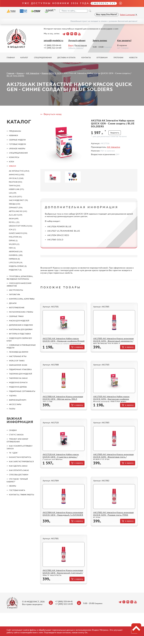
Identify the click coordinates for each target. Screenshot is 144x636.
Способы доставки (18, 475)
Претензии (118, 58)
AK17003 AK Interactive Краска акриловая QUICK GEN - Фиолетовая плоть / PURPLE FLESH (113, 457)
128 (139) (12, 193)
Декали (12, 303)
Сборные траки (16, 316)
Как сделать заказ (18, 466)
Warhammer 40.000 (18, 365)
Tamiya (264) (14, 186)
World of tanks (16, 361)
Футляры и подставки (20, 334)
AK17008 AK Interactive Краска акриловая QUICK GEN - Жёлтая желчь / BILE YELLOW (63, 399)
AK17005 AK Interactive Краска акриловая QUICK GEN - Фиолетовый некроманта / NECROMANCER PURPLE (113, 341)
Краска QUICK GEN (52, 73)
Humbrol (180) (15, 255)
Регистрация (81, 45)
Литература (14, 294)
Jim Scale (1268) (16, 178)
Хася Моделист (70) (18, 200)
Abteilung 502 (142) (18, 211)
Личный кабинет (77, 40)
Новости (133, 58)
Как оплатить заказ (19, 470)
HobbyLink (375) (16, 189)
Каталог (24, 58)
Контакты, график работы (21, 495)
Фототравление (16, 308)
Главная (11, 58)
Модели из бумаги (18, 382)
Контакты (86, 58)
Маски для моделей (19, 321)
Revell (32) (14, 222)
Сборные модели (17, 140)
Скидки (13, 430)
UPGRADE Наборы (17, 148)
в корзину (79, 347)
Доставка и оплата (66, 58)
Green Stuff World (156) (20, 226)
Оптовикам (102, 58)
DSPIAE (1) (13, 240)
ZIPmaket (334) (15, 208)
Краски (20, 73)
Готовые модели (17, 144)
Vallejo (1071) (15, 197)
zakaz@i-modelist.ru (53, 40)
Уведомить (114, 133)
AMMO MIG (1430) (16, 175)
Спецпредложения (43, 58)
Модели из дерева (18, 387)
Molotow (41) (15, 237)
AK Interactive (32, 73)
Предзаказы (15, 131)
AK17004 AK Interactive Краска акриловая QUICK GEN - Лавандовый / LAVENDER (63, 513)
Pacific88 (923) (15, 182)
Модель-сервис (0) (18, 266)
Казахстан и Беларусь (20, 457)
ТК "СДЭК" (13, 453)
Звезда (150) (14, 204)
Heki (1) (12, 248)
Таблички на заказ (18, 378)
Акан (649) (13, 218)
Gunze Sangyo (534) (18, 233)
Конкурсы (14, 157)
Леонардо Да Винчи (18, 352)
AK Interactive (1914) (19, 171)
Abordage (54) (15, 251)
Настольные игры (17, 356)
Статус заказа (16, 435)
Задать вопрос (100, 40)
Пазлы (12, 409)
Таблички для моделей (20, 374)
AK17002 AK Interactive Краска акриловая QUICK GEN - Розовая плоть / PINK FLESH (113, 515)
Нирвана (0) (14, 259)
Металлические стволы (21, 312)
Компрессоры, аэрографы (21, 299)
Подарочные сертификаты (22, 391)
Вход (70, 45)
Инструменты (16, 290)
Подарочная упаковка (20, 369)
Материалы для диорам (20, 329)
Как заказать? (124, 40)
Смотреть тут (104, 3)
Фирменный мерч (17, 400)
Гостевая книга (17, 490)
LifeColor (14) (15, 262)
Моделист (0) (15, 270)
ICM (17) (12, 229)
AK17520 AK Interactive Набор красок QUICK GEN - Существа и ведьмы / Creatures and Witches (61, 457)
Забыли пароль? (76, 48)
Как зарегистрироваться (21, 461)
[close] (119, 3)
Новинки (13, 135)
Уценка (12, 396)
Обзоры (12, 486)
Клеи (11, 162)
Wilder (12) (14, 244)
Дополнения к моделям (21, 325)
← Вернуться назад (50, 114)
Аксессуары (15, 404)
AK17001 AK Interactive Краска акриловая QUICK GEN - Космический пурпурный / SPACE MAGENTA (63, 573)
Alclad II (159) (15, 215)
